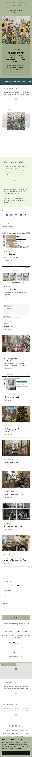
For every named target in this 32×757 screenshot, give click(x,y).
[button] (4, 11)
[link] (16, 11)
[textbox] (16, 590)
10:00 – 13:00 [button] (19, 656)
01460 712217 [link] (16, 5)
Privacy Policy (19, 748)
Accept (16, 753)
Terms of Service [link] (16, 624)
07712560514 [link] (11, 3)
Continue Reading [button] (9, 260)
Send (16, 617)
